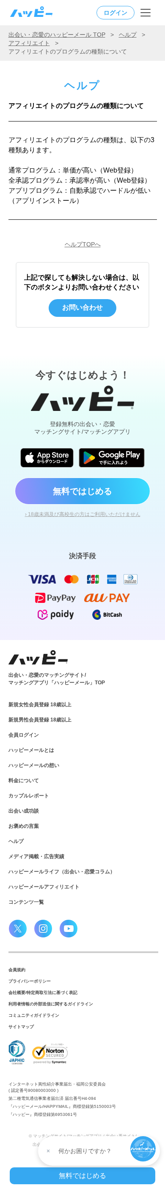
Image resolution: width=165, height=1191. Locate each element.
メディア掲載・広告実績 (36, 856)
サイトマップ (21, 1026)
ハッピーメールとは (31, 750)
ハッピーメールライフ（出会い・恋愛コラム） (61, 872)
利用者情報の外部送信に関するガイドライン (50, 1004)
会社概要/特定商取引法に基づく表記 (42, 992)
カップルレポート (28, 796)
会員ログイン (23, 735)
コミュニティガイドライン (33, 1015)
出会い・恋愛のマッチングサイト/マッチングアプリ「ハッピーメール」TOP (56, 679)
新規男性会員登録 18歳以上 (40, 720)
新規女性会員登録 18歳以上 (40, 705)
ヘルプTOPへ (83, 244)
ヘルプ (128, 34)
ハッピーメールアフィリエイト (44, 887)
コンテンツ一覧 (26, 902)
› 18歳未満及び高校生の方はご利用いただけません (82, 514)
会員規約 (16, 969)
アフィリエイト (29, 43)
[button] (143, 1148)
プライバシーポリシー (29, 981)
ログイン (115, 12)
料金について (23, 780)
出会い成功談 (23, 811)
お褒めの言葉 (23, 826)
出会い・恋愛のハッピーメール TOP (56, 34)
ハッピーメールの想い (33, 765)
